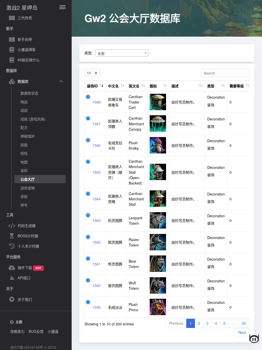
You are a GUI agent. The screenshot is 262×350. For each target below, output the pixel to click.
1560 (96, 285)
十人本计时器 (28, 246)
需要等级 (237, 85)
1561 (96, 263)
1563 (96, 220)
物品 (24, 101)
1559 (96, 307)
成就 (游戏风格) (33, 118)
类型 (210, 85)
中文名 (113, 85)
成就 (24, 110)
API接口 (24, 277)
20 (244, 323)
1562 (96, 242)
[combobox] (121, 53)
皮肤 (24, 196)
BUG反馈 (36, 331)
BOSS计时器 (28, 235)
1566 (96, 145)
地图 (24, 161)
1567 (96, 123)
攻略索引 (17, 331)
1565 (96, 172)
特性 (24, 153)
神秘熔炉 (27, 136)
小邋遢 (53, 331)
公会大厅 (27, 179)
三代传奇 (25, 17)
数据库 (23, 81)
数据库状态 (29, 93)
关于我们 (25, 299)
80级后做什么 (29, 59)
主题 (19, 322)
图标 (153, 85)
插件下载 (29, 267)
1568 (96, 102)
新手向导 (25, 39)
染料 (24, 170)
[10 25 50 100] (92, 73)
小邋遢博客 (27, 49)
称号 (24, 205)
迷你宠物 (27, 187)
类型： (89, 52)
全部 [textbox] (101, 53)
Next (242, 332)
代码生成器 (27, 225)
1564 (96, 198)
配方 (24, 127)
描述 (175, 85)
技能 (24, 144)
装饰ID (92, 85)
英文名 (134, 85)
